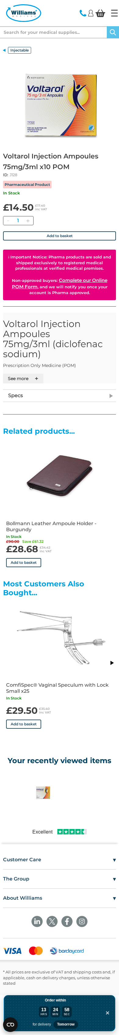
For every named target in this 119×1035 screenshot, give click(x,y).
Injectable (19, 50)
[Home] (114, 13)
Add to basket (60, 235)
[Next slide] (111, 663)
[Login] (90, 13)
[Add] (27, 220)
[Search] (113, 32)
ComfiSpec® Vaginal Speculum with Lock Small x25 (57, 688)
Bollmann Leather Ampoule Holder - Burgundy (51, 526)
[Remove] (8, 220)
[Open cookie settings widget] (10, 1024)
